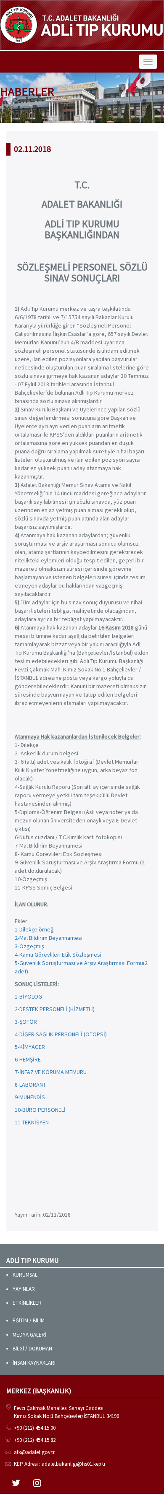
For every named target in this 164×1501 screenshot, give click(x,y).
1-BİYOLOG (28, 996)
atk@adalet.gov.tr (34, 1452)
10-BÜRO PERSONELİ (40, 1109)
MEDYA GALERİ (29, 1334)
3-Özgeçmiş (29, 946)
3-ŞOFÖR (26, 1021)
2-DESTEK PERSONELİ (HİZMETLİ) (55, 1009)
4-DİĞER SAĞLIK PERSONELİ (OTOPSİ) (61, 1034)
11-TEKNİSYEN (32, 1122)
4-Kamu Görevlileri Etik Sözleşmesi (58, 954)
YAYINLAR (24, 1289)
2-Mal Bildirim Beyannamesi (48, 938)
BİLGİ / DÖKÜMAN (32, 1348)
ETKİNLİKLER (27, 1302)
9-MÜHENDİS (30, 1097)
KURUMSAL (25, 1274)
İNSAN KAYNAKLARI (34, 1362)
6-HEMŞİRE (28, 1059)
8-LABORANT (30, 1084)
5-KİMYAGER (30, 1047)
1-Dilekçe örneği (35, 929)
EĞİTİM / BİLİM (29, 1320)
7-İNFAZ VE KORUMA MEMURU (51, 1072)
